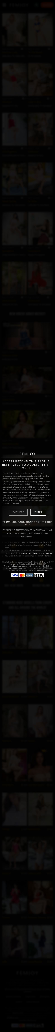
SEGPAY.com (48, 568)
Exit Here (18, 512)
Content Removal (42, 570)
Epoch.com (17, 566)
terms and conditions (28, 553)
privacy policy (46, 553)
